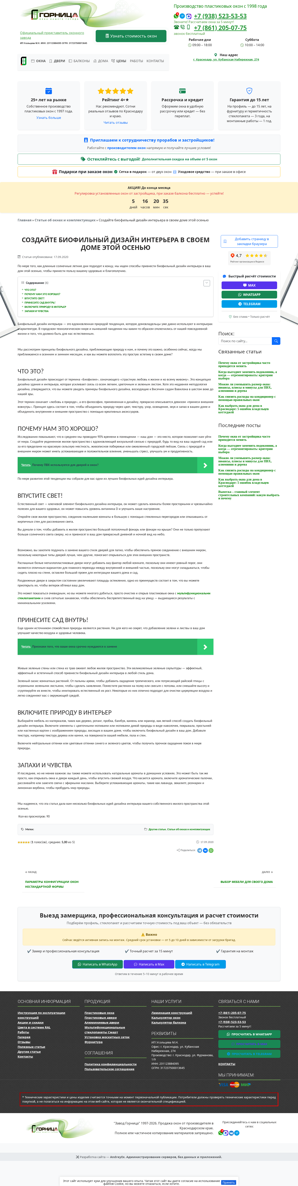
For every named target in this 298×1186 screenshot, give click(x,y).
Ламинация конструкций (171, 1013)
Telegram (251, 304)
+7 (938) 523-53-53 (220, 16)
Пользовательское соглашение (109, 1069)
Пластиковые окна (99, 1013)
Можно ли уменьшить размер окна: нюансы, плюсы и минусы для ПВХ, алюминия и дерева (245, 387)
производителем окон (127, 148)
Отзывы (24, 1042)
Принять (229, 1182)
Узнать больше (48, 117)
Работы (136, 61)
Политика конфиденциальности (111, 1064)
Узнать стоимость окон (133, 36)
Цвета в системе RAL (34, 1027)
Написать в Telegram (202, 964)
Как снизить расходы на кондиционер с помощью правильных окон (247, 398)
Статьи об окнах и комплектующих (65, 220)
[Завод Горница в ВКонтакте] (230, 1132)
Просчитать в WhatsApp (251, 1034)
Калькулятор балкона (168, 1022)
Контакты (155, 61)
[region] (149, 1181)
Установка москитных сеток (107, 1037)
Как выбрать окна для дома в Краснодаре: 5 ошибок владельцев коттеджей (243, 409)
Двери (59, 61)
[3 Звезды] (24, 842)
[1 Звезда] (19, 842)
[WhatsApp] (211, 850)
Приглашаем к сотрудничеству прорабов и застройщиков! (152, 140)
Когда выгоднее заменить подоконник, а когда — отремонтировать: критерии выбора (247, 375)
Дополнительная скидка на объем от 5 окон (179, 159)
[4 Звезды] (26, 842)
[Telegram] (199, 850)
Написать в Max (151, 964)
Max (252, 285)
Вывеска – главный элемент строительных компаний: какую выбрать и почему (248, 495)
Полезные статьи (31, 1047)
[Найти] (276, 341)
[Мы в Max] (188, 16)
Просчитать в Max (251, 1044)
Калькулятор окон (165, 1018)
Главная (24, 220)
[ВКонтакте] (205, 850)
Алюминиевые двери (102, 1022)
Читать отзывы (116, 122)
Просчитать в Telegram (251, 1054)
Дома (102, 61)
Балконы (81, 61)
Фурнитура (94, 1042)
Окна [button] (40, 61)
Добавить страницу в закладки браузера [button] (252, 241)
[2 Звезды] (21, 842)
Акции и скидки (31, 1022)
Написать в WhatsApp (99, 964)
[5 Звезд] (28, 842)
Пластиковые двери (101, 1018)
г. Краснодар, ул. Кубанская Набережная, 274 (226, 59)
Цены (121, 61)
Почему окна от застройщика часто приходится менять (244, 364)
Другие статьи (157, 829)
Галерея (24, 1037)
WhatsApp (251, 294)
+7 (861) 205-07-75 (220, 27)
